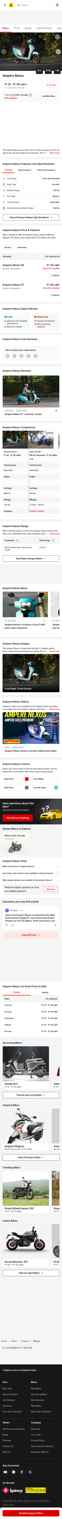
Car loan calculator (12, 1411)
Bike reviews (37, 1400)
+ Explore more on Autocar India (19, 1370)
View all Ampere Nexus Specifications (29, 217)
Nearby (45, 992)
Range (28, 28)
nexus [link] (36, 1341)
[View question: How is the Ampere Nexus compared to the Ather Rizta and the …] (31, 917)
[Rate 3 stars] (21, 355)
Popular (16, 992)
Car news (7, 1406)
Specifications (24, 170)
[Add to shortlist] (57, 36)
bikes (14, 1341)
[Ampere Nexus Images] (31, 51)
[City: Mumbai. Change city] (57, 5)
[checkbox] (49, 275)
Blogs (5, 1434)
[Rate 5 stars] (35, 355)
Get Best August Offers (31, 1513)
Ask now (50, 889)
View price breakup (51, 268)
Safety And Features (46, 170)
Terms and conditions (42, 1446)
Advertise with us (40, 1452)
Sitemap (7, 1440)
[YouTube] (5, 1472)
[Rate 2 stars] (14, 355)
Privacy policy (38, 1440)
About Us (35, 1429)
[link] (26, 1063)
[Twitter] (30, 1472)
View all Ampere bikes (29, 1157)
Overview (8, 170)
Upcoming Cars (10, 1394)
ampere (25, 1341)
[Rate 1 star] (7, 355)
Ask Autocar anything (13, 1429)
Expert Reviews (44, 28)
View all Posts (29, 935)
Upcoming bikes (39, 1394)
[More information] (30, 95)
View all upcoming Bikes (29, 1095)
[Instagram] (14, 1472)
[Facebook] (22, 1472)
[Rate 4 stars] (28, 355)
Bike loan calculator (41, 1411)
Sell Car (6, 1452)
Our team (36, 1434)
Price (17, 28)
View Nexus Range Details (29, 558)
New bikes (36, 1388)
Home (4, 1341)
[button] (31, 733)
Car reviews (9, 1400)
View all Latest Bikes (29, 1273)
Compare (55, 275)
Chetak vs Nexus (36, 511)
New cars (7, 1388)
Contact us (8, 1446)
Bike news (36, 1406)
